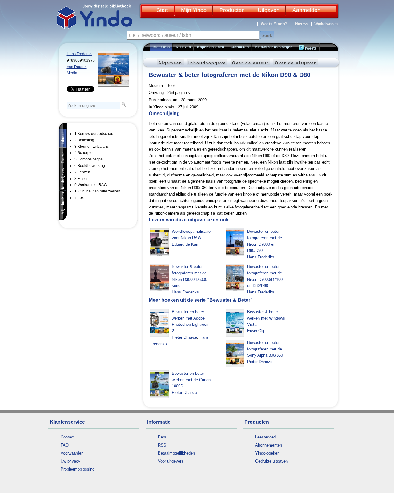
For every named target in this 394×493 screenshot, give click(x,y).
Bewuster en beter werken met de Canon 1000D (191, 380)
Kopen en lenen (210, 47)
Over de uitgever (295, 63)
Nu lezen (183, 47)
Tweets (310, 48)
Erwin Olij (255, 331)
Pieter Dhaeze (184, 337)
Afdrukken (239, 47)
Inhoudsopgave (207, 63)
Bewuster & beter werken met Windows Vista (266, 318)
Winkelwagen (326, 24)
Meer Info (161, 47)
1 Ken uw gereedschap (93, 133)
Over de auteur (250, 63)
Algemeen (170, 63)
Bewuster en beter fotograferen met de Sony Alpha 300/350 (265, 349)
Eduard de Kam (185, 244)
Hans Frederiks (79, 54)
